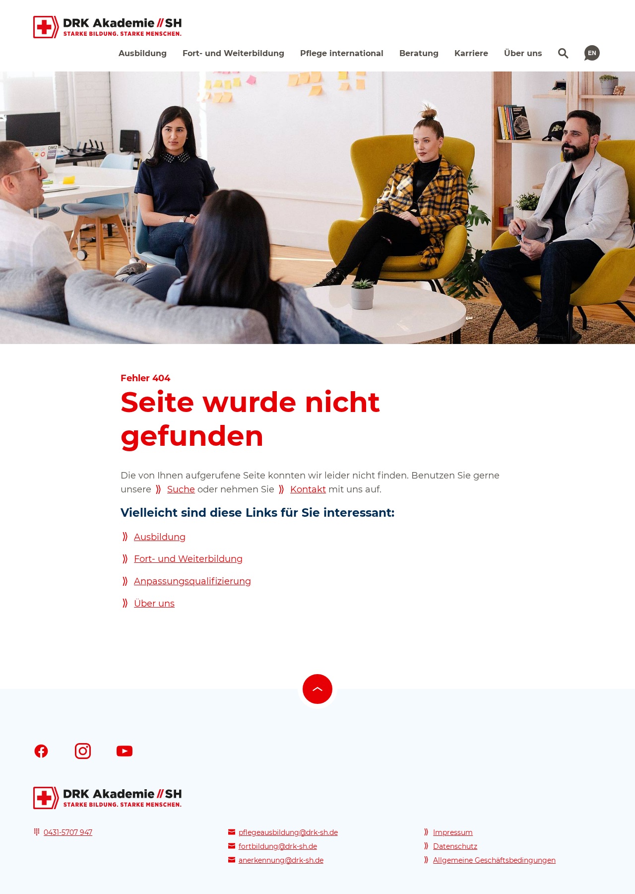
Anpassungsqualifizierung (192, 581)
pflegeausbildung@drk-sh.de (288, 832)
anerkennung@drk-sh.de (281, 860)
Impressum (453, 832)
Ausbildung (160, 537)
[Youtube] (124, 751)
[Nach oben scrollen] (317, 689)
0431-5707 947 (68, 832)
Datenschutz (455, 846)
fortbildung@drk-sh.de (278, 846)
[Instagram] (83, 751)
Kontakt (308, 489)
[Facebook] (41, 751)
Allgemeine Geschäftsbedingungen (494, 860)
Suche (181, 489)
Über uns (154, 603)
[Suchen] (562, 52)
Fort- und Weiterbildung (188, 558)
